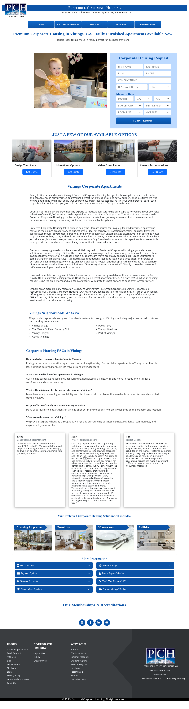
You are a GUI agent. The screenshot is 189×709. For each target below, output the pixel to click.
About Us (75, 657)
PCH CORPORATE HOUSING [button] (68, 24)
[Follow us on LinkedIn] (98, 631)
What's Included (79, 661)
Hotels (37, 665)
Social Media (13, 672)
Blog (9, 668)
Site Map (11, 676)
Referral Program (79, 672)
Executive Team (78, 687)
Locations (75, 676)
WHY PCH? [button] (94, 24)
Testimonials (77, 680)
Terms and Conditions (18, 687)
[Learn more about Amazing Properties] (33, 538)
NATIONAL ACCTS (147, 24)
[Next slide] (100, 90)
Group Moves (40, 669)
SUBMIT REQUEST (143, 120)
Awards (74, 683)
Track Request (14, 661)
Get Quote (73, 172)
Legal (9, 680)
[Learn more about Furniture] (74, 538)
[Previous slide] (19, 90)
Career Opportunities (17, 657)
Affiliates (11, 665)
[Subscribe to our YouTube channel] (107, 631)
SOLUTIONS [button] (121, 24)
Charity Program (79, 668)
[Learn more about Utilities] (156, 538)
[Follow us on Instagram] (82, 631)
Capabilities (39, 661)
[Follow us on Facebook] (90, 631)
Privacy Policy (13, 683)
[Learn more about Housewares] (115, 538)
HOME (41, 24)
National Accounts (80, 665)
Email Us (11, 691)
